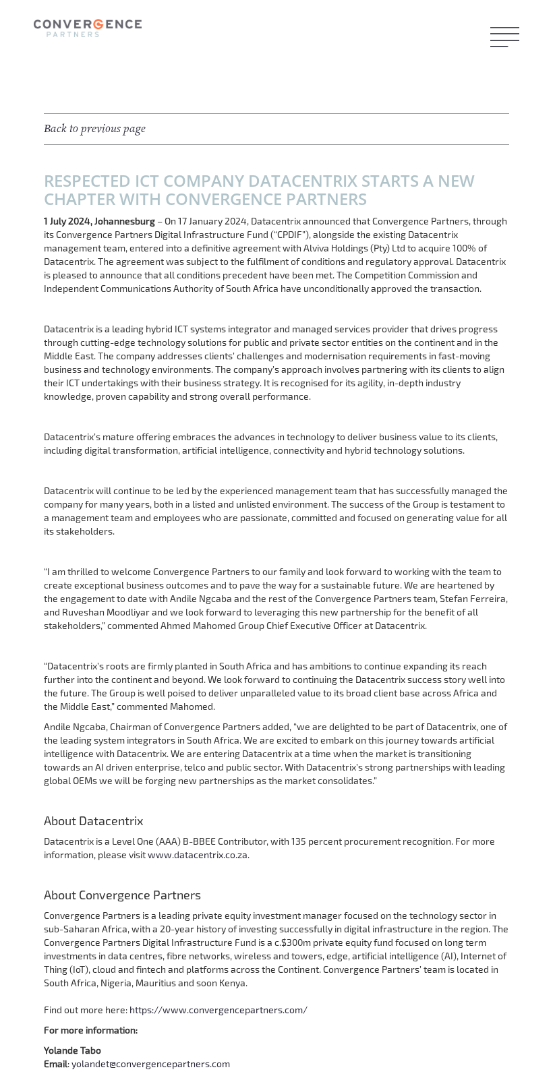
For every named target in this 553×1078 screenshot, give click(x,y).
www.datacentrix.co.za (198, 854)
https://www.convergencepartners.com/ (218, 1009)
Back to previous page (95, 128)
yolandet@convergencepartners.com (150, 1063)
